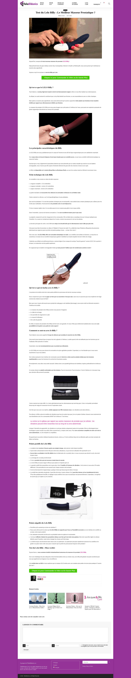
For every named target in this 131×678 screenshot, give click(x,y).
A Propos (55, 662)
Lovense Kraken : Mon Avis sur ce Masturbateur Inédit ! (37, 606)
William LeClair (61, 15)
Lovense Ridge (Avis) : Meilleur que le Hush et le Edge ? (55, 607)
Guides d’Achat (75, 3)
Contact (55, 665)
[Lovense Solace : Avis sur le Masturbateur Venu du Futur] (74, 593)
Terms (91, 666)
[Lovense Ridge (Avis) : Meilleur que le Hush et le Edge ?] (56, 593)
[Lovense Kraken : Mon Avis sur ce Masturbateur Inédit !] (37, 593)
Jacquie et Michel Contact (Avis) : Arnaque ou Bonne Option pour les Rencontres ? (93, 607)
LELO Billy (66, 61)
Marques (97, 4)
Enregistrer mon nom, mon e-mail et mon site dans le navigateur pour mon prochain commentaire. (94, 645)
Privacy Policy (85, 666)
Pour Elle (42, 3)
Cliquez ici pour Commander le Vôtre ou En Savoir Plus (66, 78)
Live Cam (86, 3)
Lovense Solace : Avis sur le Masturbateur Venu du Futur (74, 606)
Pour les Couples (61, 3)
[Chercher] (109, 662)
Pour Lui (51, 3)
